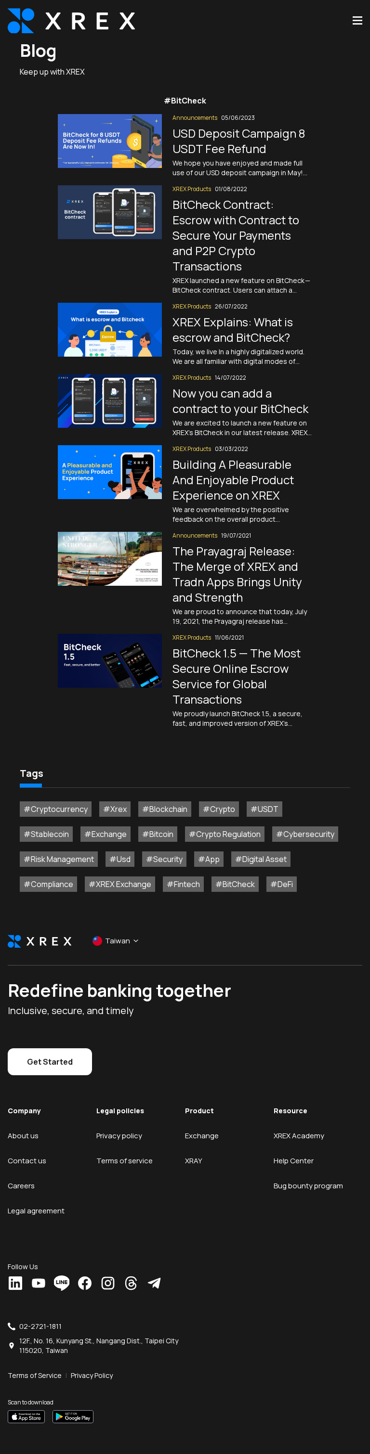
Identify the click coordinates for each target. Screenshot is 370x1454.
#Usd (120, 859)
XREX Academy (299, 1136)
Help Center (294, 1161)
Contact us (27, 1161)
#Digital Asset (261, 859)
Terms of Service (35, 1375)
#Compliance (48, 884)
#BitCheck (235, 884)
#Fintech (183, 884)
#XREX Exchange (120, 884)
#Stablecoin (46, 834)
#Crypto (219, 809)
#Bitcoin (157, 834)
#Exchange (105, 834)
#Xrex (115, 809)
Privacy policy (119, 1136)
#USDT (264, 809)
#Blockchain (164, 809)
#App (209, 859)
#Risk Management (59, 859)
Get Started (50, 1061)
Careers (21, 1186)
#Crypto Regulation (225, 834)
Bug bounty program (308, 1186)
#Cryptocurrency (56, 809)
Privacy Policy (92, 1375)
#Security (164, 859)
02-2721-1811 (40, 1326)
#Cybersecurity (305, 834)
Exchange (202, 1136)
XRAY (193, 1161)
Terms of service (124, 1161)
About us (23, 1136)
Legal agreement (36, 1211)
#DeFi (281, 884)
